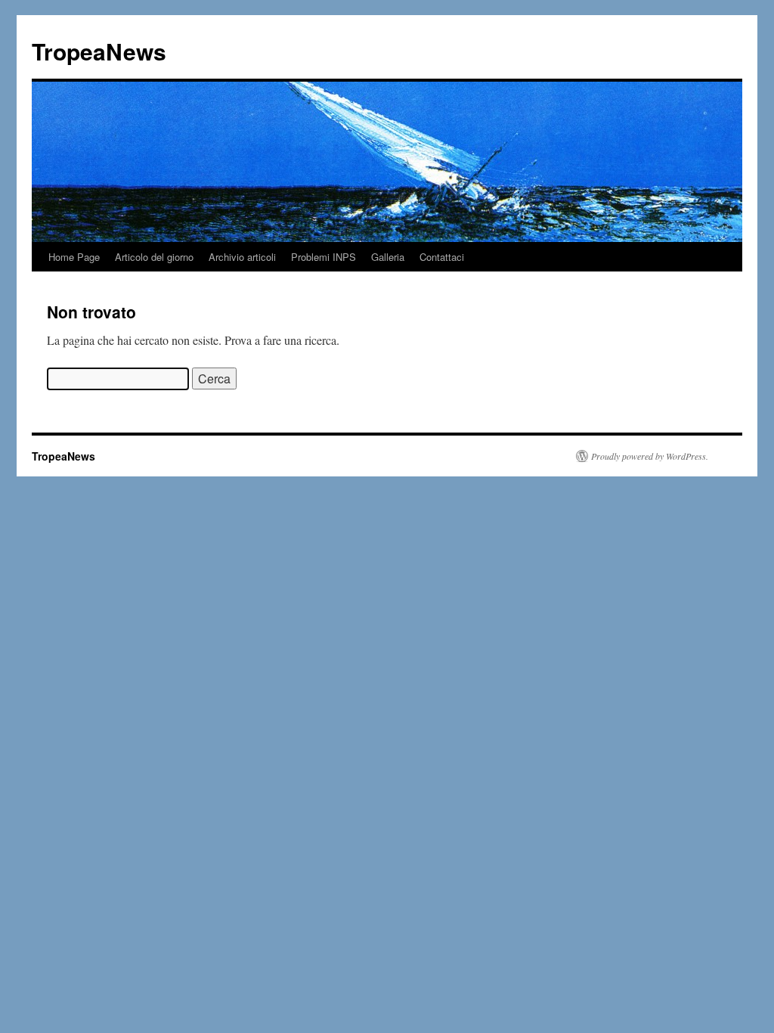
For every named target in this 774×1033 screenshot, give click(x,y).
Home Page (74, 257)
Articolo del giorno (154, 257)
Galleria (387, 257)
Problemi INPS (323, 257)
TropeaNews (99, 51)
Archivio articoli (242, 257)
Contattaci (442, 257)
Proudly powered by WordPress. (649, 456)
